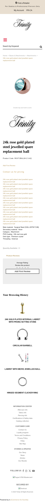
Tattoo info (22, 413)
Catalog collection (22, 421)
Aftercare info (22, 410)
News (23, 455)
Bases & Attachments (17, 55)
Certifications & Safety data (22, 418)
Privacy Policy (23, 438)
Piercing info (22, 415)
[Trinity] (22, 25)
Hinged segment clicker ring (22, 393)
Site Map (22, 444)
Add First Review (9, 165)
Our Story (22, 452)
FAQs (23, 441)
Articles (22, 458)
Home (5, 55)
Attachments (31, 55)
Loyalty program (22, 432)
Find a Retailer (23, 3)
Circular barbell (22, 346)
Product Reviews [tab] (13, 256)
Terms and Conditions (22, 435)
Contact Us (22, 430)
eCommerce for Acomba (19, 500)
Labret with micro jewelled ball (22, 369)
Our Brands (22, 461)
